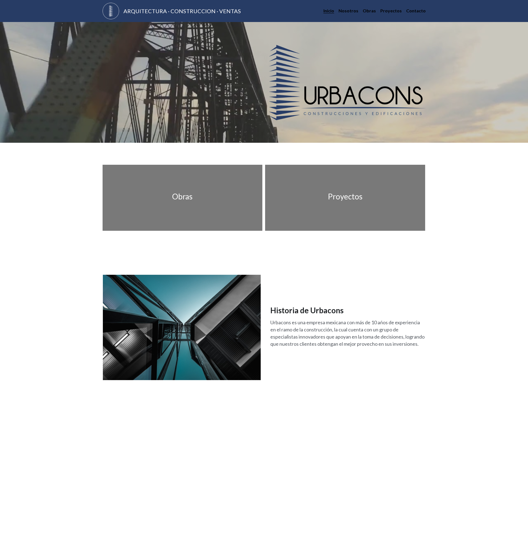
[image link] (111, 10)
